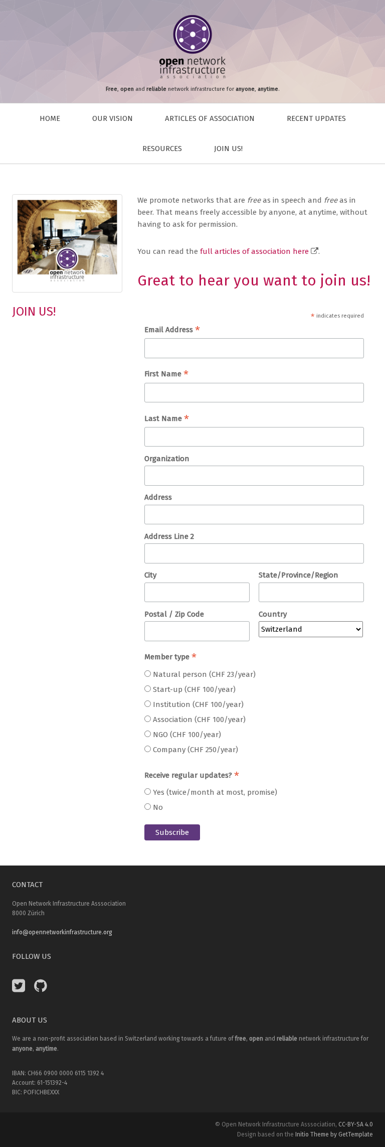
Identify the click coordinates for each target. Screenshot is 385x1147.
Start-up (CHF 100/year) (194, 689)
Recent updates (316, 118)
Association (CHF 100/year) (199, 719)
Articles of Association (210, 118)
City (150, 575)
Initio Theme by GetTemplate (334, 1134)
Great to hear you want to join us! (253, 280)
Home (50, 118)
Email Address (172, 330)
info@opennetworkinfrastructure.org (62, 932)
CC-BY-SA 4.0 (355, 1124)
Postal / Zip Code (174, 614)
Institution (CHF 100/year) (198, 704)
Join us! (228, 148)
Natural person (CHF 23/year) (204, 674)
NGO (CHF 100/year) (187, 734)
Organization (166, 458)
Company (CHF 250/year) (195, 749)
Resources (162, 148)
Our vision (112, 118)
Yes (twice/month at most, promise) (215, 792)
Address (158, 497)
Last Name (166, 419)
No (158, 807)
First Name (166, 374)
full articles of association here (254, 251)
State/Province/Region (298, 575)
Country (273, 614)
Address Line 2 (169, 536)
